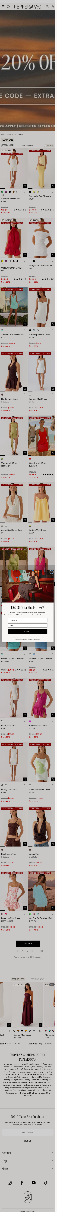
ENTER (27, 632)
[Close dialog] (51, 572)
